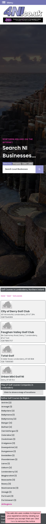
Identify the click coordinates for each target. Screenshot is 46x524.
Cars (24, 163)
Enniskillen (6, 455)
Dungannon (7, 451)
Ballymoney (7, 419)
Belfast (5, 427)
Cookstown (7, 439)
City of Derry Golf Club (15, 311)
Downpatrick (7, 447)
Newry (4, 484)
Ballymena (6, 414)
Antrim (4, 402)
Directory (7, 163)
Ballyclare (6, 410)
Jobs (30, 163)
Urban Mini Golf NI (12, 376)
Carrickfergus (8, 431)
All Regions (6, 504)
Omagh (5, 492)
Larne (4, 463)
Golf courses (17, 296)
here (13, 521)
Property (17, 163)
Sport (9, 296)
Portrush (5, 496)
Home (3, 296)
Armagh (5, 406)
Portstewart (7, 500)
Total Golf (7, 356)
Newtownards (8, 488)
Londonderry (7, 471)
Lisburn (5, 467)
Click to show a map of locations (19, 392)
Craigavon (6, 443)
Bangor (5, 423)
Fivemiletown (8, 459)
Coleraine (6, 435)
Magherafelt (7, 475)
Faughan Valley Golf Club (17, 332)
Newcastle (6, 480)
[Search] (39, 169)
